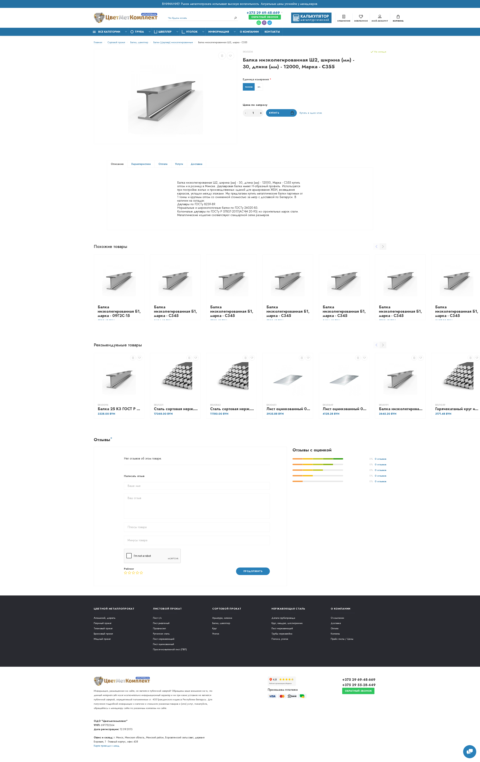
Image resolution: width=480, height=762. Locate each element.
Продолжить (253, 571)
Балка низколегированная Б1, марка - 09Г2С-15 (119, 311)
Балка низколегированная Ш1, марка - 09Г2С (401, 409)
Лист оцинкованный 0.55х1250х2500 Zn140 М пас (345, 409)
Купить (274, 113)
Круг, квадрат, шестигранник (287, 623)
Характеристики (141, 164)
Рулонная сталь (161, 633)
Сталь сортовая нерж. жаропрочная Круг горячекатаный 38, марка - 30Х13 (232, 409)
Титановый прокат (103, 628)
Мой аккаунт (380, 20)
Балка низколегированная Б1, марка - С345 (175, 311)
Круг (214, 628)
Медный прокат (102, 639)
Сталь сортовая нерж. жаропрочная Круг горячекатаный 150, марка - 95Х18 (176, 409)
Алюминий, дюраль (105, 618)
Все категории (109, 32)
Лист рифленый (161, 623)
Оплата (162, 164)
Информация (218, 32)
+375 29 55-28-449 (359, 684)
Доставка (196, 164)
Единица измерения (256, 79)
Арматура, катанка (222, 618)
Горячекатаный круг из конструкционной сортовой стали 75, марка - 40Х (457, 409)
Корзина (398, 20)
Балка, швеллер (221, 623)
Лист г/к (157, 618)
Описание (117, 164)
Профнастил (159, 628)
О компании (249, 32)
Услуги (179, 164)
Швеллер (165, 32)
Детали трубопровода (283, 618)
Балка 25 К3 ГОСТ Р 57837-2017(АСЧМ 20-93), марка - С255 (120, 409)
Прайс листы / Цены (342, 639)
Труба (139, 32)
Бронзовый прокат (103, 633)
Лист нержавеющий (163, 639)
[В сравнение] (222, 55)
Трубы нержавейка (282, 633)
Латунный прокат (102, 623)
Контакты (272, 32)
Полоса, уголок (280, 639)
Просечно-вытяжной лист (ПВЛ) (170, 649)
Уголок (191, 32)
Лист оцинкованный (163, 644)
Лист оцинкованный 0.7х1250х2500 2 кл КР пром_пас (288, 409)
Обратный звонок (264, 17)
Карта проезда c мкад (106, 746)
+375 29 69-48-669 (263, 13)
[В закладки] (230, 55)
